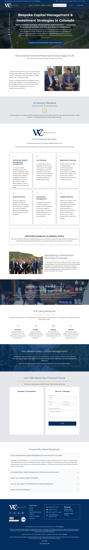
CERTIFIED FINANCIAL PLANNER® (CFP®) (44, 236)
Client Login (31, 518)
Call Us (71, 5)
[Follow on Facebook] (9, 27)
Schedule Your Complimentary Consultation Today (45, 42)
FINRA (63, 534)
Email (52, 401)
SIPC (66, 534)
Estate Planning (19, 197)
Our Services (37, 5)
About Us (31, 5)
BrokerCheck (37, 1)
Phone (66, 401)
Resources (43, 5)
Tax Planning (41, 160)
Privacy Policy (44, 540)
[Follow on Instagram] (9, 30)
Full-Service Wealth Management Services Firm (20, 162)
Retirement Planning (68, 160)
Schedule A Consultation (59, 5)
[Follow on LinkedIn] (9, 32)
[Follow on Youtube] (9, 34)
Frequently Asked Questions (35, 512)
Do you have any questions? (54, 408)
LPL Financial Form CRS (44, 543)
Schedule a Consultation (34, 516)
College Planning (66, 197)
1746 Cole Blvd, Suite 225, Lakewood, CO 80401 (66, 1)
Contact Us (49, 5)
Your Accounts (80, 5)
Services (31, 510)
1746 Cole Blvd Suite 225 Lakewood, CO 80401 (53, 515)
